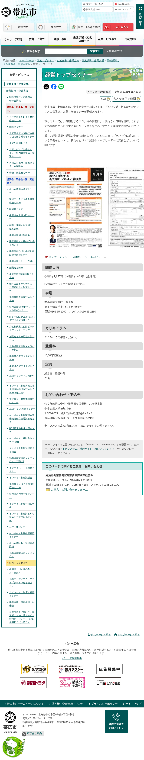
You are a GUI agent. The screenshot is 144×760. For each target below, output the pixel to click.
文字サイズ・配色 (94, 4)
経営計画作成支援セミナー (21, 496)
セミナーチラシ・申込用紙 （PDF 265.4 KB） (76, 256)
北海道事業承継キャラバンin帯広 (21, 348)
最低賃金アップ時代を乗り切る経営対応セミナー (21, 135)
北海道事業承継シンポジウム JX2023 (21, 460)
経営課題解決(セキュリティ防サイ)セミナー (22, 309)
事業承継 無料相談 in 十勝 (22, 604)
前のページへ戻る (101, 634)
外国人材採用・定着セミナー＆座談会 (21, 165)
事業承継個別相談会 (19, 235)
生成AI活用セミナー (19, 143)
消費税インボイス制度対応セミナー (21, 486)
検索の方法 (115, 51)
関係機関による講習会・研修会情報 (21, 99)
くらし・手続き (13, 39)
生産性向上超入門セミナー (21, 217)
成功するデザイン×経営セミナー (21, 378)
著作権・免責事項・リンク (67, 703)
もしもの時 (122, 27)
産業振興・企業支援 (93, 60)
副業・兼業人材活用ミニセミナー (21, 227)
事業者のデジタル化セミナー (21, 358)
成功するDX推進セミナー (22, 408)
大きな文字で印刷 (124, 98)
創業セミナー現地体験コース (21, 338)
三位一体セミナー (18, 527)
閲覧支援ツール (93, 9)
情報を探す (33, 51)
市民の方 (23, 27)
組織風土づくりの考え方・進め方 (20, 571)
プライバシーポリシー (104, 703)
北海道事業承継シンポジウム (21, 555)
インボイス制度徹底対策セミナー (21, 535)
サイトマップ (124, 9)
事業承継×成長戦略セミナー (21, 276)
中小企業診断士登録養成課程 (21, 545)
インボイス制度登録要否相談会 (21, 450)
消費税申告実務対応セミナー (21, 299)
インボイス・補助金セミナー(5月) (21, 440)
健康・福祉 (60, 39)
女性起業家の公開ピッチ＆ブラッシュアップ (21, 328)
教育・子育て (37, 39)
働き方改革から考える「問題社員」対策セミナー (21, 287)
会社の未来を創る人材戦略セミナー (21, 119)
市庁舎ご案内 (34, 733)
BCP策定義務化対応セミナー (22, 430)
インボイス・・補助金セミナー (21, 469)
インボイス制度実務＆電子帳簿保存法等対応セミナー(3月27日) (21, 389)
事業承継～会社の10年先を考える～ (22, 243)
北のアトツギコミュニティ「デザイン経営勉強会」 (21, 582)
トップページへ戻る (129, 634)
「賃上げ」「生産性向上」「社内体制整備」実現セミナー (21, 153)
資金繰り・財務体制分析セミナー (21, 401)
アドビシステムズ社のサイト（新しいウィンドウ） (88, 448)
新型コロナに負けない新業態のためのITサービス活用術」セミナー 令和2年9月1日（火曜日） (21, 617)
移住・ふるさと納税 (89, 27)
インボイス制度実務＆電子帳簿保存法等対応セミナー (21, 418)
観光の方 (56, 27)
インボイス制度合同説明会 (21, 506)
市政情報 (130, 39)
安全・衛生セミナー (19, 172)
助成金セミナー (17, 209)
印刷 (103, 99)
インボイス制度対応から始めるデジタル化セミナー (21, 517)
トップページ (26, 60)
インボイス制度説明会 (20, 477)
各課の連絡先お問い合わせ (116, 726)
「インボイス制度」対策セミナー (21, 594)
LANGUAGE (124, 4)
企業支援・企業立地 (68, 60)
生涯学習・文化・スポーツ (83, 39)
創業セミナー (16, 126)
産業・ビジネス (107, 39)
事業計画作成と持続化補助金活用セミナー (21, 253)
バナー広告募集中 (72, 658)
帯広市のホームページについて (25, 703)
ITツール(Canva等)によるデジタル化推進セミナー (22, 318)
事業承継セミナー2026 (20, 261)
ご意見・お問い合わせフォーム (69, 489)
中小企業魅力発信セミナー (21, 191)
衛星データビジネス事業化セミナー (21, 201)
